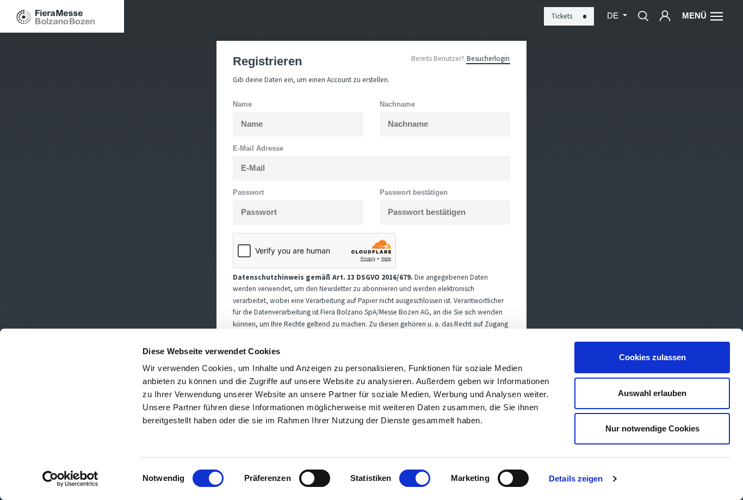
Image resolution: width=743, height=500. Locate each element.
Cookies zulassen (652, 357)
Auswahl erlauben (652, 393)
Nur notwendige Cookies (652, 428)
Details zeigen (576, 478)
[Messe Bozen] (62, 16)
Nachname (397, 104)
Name (242, 104)
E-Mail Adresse (258, 148)
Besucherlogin (488, 58)
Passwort (248, 192)
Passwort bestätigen (414, 192)
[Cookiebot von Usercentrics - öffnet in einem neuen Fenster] (70, 479)
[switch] (314, 478)
